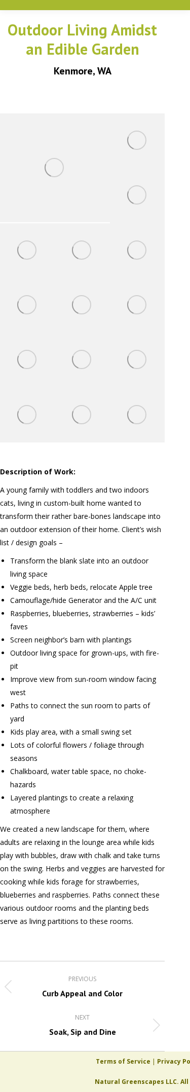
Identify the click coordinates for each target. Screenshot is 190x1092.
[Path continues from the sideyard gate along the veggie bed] (137, 250)
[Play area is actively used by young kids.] (27, 250)
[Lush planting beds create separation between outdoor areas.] (82, 305)
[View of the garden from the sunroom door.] (27, 360)
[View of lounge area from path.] (27, 305)
